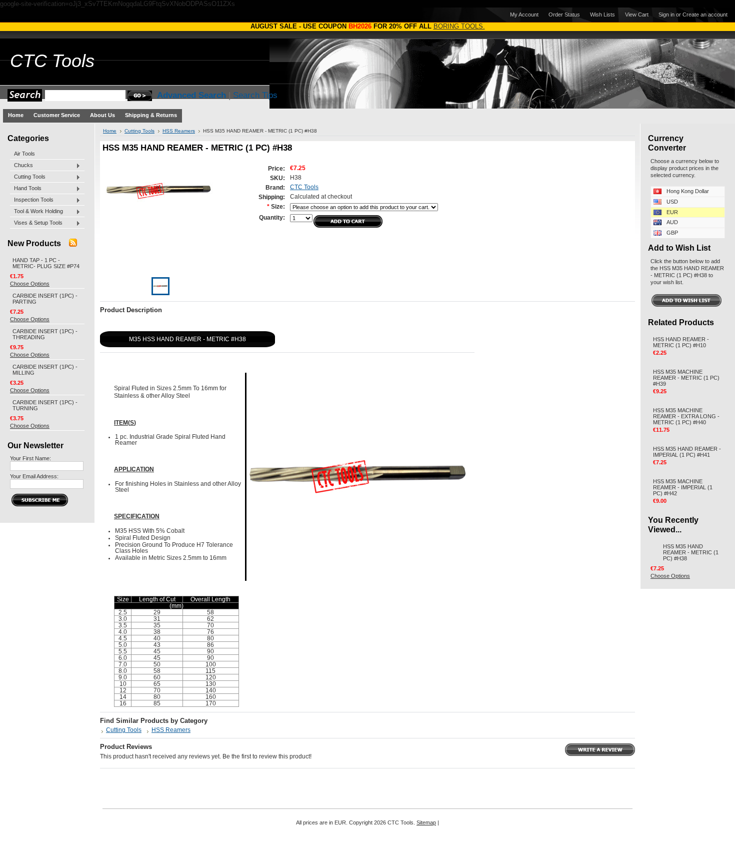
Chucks (21, 165)
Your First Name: (30, 458)
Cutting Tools (28, 177)
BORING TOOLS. (459, 26)
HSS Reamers (178, 131)
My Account (524, 15)
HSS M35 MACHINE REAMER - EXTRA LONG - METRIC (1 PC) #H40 (686, 416)
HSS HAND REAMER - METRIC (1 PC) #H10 (681, 342)
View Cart (636, 15)
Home (109, 131)
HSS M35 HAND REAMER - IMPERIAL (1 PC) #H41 (687, 452)
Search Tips (255, 95)
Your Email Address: (34, 476)
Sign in (666, 15)
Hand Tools (26, 188)
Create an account (705, 15)
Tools (52, 61)
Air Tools (24, 154)
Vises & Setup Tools (36, 223)
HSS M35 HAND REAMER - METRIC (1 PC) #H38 (690, 552)
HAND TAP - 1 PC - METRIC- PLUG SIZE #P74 (46, 263)
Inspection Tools (32, 200)
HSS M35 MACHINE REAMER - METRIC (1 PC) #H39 (686, 378)
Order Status (564, 15)
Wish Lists (602, 15)
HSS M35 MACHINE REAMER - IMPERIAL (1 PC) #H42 (682, 487)
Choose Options (30, 284)
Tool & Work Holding (36, 211)
